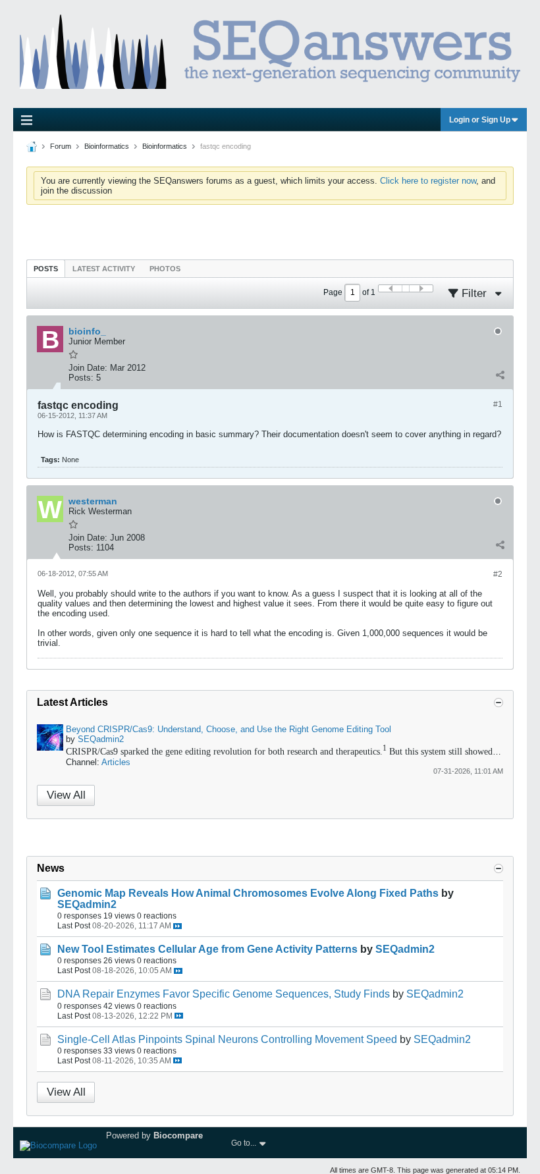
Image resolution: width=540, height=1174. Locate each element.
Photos (164, 269)
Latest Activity (103, 269)
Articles (115, 762)
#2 (497, 574)
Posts (46, 269)
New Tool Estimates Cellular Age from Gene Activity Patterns (207, 949)
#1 (497, 404)
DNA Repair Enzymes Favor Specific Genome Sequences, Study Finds (223, 994)
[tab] (45, 268)
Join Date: (87, 368)
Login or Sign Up (479, 119)
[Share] (500, 374)
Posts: (81, 378)
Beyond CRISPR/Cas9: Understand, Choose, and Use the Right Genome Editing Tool (228, 729)
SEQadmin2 (101, 739)
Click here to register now (428, 181)
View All (66, 795)
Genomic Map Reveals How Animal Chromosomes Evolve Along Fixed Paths (248, 893)
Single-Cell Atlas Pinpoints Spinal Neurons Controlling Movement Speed (227, 1039)
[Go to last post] (177, 926)
